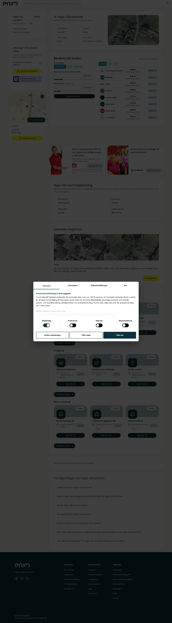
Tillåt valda (86, 335)
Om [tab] (125, 285)
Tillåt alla (119, 335)
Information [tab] (73, 285)
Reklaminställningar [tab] (99, 285)
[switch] (73, 325)
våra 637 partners (49, 297)
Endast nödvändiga (52, 335)
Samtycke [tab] (46, 286)
